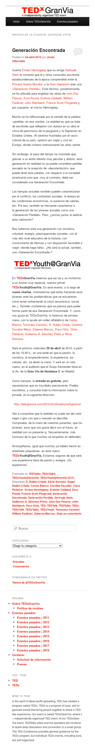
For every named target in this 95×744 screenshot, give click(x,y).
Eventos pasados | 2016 (33, 641)
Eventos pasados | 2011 (33, 617)
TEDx (75, 505)
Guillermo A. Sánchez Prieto (43, 334)
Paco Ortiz (62, 329)
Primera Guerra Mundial (27, 84)
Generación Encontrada (38, 50)
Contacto (18, 655)
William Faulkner (22, 513)
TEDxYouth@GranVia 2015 (57, 478)
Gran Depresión (60, 84)
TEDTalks (35, 474)
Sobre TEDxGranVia (38, 21)
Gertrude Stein (63, 498)
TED (43, 505)
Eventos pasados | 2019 (33, 650)
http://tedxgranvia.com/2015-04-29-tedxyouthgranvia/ (47, 404)
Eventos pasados (67, 21)
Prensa (22, 664)
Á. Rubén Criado (59, 324)
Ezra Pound (31, 98)
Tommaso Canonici (35, 324)
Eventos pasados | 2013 (33, 627)
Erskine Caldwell (51, 98)
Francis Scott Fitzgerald (61, 103)
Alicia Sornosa (57, 482)
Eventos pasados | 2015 (33, 636)
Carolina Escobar (61, 486)
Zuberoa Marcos (42, 329)
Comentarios (21, 566)
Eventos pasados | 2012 (33, 622)
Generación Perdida (26, 89)
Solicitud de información (34, 659)
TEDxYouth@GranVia (25, 478)
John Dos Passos (60, 502)
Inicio (16, 21)
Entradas (18, 562)
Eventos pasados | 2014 (33, 631)
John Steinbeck (35, 103)
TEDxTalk (18, 509)
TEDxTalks (48, 474)
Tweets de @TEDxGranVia (28, 582)
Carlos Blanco (40, 486)
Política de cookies (30, 608)
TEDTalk (52, 505)
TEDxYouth (47, 509)
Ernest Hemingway (34, 70)
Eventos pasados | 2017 (33, 645)
